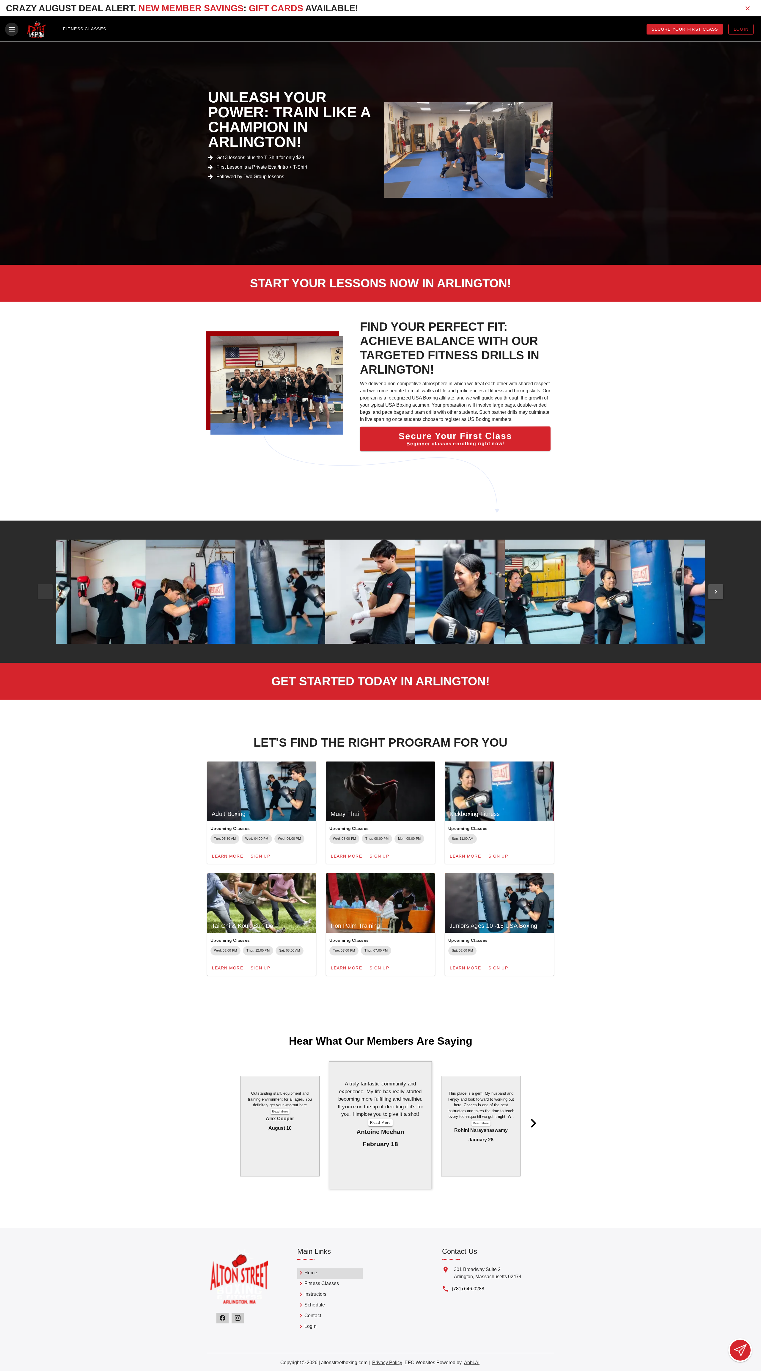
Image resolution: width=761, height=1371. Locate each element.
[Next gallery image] (715, 591)
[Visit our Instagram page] (238, 1318)
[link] (330, 1273)
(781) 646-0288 (468, 1288)
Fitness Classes (84, 28)
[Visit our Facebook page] (222, 1318)
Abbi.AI (471, 1362)
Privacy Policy (387, 1362)
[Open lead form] (740, 1350)
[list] (330, 1300)
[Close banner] (747, 8)
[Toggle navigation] (11, 29)
